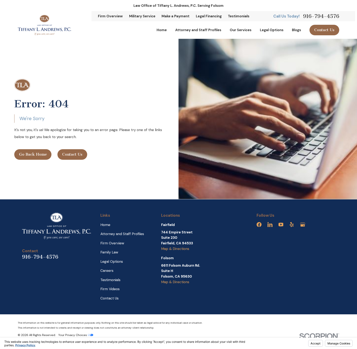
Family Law (109, 252)
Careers (106, 270)
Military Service (142, 16)
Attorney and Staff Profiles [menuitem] (198, 30)
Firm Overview (110, 16)
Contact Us (324, 30)
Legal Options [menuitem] (271, 30)
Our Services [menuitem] (240, 30)
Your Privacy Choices (73, 335)
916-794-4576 (321, 16)
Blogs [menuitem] (296, 30)
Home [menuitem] (162, 30)
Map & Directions (175, 248)
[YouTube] (280, 224)
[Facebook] (259, 224)
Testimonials (238, 16)
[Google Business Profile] (302, 224)
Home (105, 224)
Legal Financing (209, 16)
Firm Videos (110, 289)
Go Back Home (33, 154)
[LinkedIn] (270, 224)
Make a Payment (175, 16)
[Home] (44, 25)
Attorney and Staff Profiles (122, 234)
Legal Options (111, 261)
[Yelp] (291, 224)
